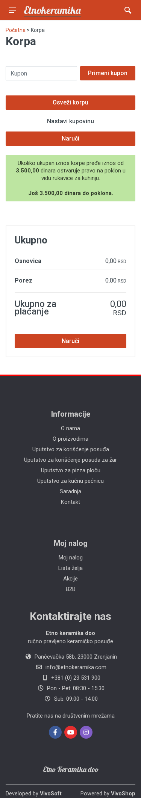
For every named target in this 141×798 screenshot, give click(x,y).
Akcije (70, 578)
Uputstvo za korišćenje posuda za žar (70, 459)
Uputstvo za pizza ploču (70, 470)
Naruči (70, 138)
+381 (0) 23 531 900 (75, 677)
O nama (70, 428)
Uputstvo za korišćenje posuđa (70, 449)
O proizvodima (70, 438)
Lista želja (70, 568)
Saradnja (70, 491)
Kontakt (70, 502)
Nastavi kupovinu (70, 121)
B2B (71, 589)
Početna (16, 30)
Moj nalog (71, 557)
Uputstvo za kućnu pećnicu (70, 481)
